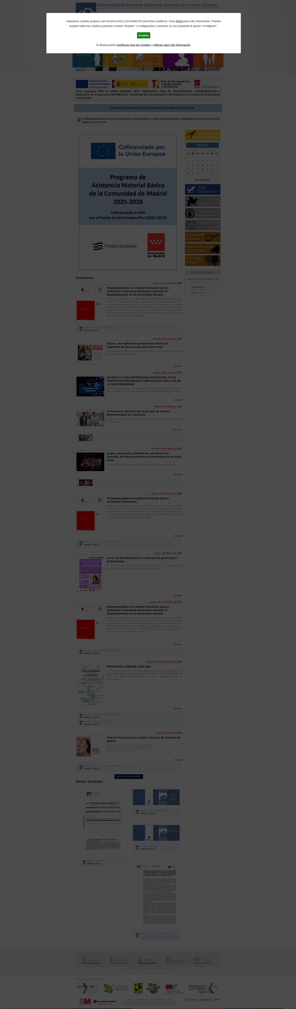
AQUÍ (179, 21)
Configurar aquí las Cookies (133, 45)
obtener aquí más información (172, 45)
